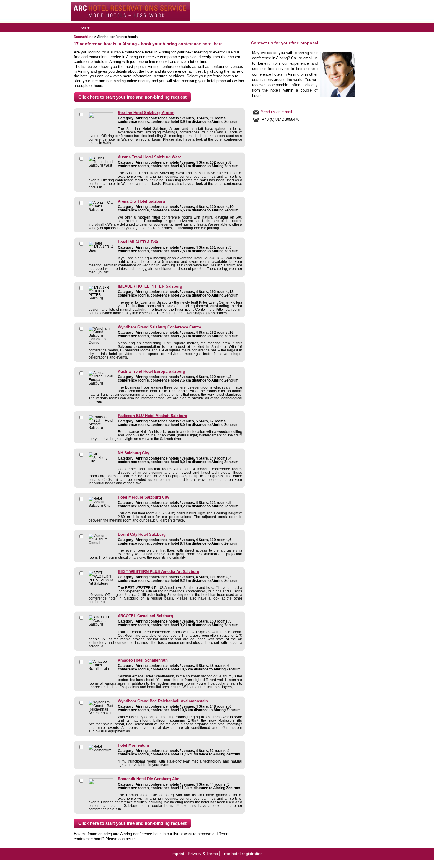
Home (84, 27)
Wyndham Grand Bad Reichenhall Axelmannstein (163, 701)
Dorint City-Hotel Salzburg (142, 534)
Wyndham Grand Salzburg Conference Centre (159, 327)
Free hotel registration (242, 853)
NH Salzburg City (133, 453)
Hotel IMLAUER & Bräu (138, 242)
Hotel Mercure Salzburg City (143, 497)
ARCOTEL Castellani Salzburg (145, 616)
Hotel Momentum (133, 745)
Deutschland (84, 36)
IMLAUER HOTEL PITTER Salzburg (150, 286)
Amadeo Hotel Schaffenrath (143, 660)
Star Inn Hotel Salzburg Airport (146, 113)
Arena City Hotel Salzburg (141, 201)
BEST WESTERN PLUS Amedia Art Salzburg (158, 572)
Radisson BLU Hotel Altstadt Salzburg (152, 416)
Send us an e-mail (276, 112)
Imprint (177, 853)
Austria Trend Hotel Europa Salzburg (151, 371)
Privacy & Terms (203, 853)
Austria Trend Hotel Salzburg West (149, 157)
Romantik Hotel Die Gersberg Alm (149, 779)
